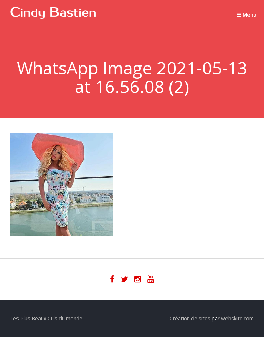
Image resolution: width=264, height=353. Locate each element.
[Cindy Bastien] (53, 16)
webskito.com (237, 318)
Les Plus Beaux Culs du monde (46, 318)
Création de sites (190, 318)
